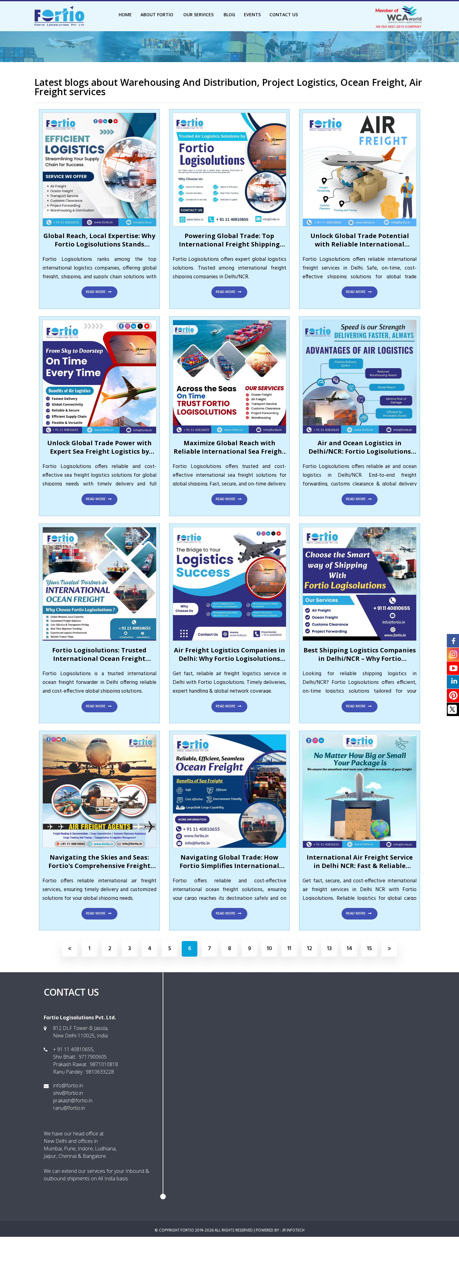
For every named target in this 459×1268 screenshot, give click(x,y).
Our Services (199, 14)
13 (329, 948)
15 (369, 948)
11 (289, 948)
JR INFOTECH (293, 1230)
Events (252, 14)
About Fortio (158, 14)
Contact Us (283, 14)
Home (125, 14)
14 (349, 948)
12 (309, 948)
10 (269, 948)
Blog (229, 14)
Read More (96, 291)
